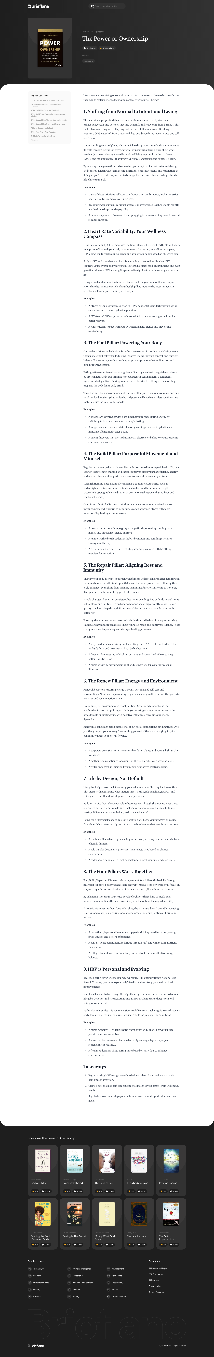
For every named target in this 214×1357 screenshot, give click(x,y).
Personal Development (83, 1282)
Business (37, 1275)
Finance (76, 1289)
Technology (38, 1268)
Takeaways (35, 140)
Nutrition (37, 1296)
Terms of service (156, 1292)
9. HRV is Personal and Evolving (43, 136)
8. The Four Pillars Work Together (43, 132)
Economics (117, 1275)
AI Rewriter (154, 1280)
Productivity (117, 1282)
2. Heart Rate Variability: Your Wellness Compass (46, 105)
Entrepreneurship (41, 1282)
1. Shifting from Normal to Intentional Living (47, 100)
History (76, 1296)
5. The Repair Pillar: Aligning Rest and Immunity (49, 120)
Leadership (78, 1275)
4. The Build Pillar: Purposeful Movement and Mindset (48, 115)
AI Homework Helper (158, 1268)
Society (36, 1289)
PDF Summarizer (156, 1274)
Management (118, 1268)
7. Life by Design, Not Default (42, 128)
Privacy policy (155, 1286)
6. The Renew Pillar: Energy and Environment (48, 124)
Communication (119, 1296)
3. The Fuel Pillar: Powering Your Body (45, 110)
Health (115, 1289)
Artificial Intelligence (82, 1268)
